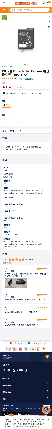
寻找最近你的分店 (8, 358)
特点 (4, 131)
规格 (12, 131)
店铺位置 (5, 355)
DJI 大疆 (7, 71)
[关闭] (48, 419)
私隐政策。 (37, 426)
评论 (19, 131)
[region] (26, 422)
